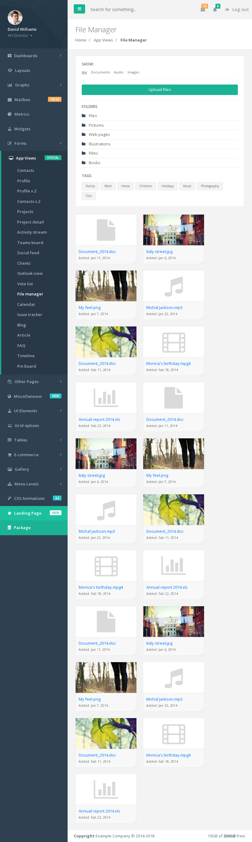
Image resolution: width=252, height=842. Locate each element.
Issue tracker (29, 314)
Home (80, 40)
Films (93, 153)
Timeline (26, 355)
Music (187, 186)
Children (145, 186)
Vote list (25, 284)
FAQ (21, 345)
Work (108, 186)
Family (90, 186)
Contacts (25, 170)
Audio (119, 72)
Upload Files (159, 89)
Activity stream (32, 232)
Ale (84, 72)
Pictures (96, 125)
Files (92, 115)
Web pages (99, 134)
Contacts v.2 (28, 201)
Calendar (26, 304)
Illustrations (99, 144)
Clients (23, 263)
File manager (30, 294)
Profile (23, 181)
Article (23, 335)
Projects (25, 211)
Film (89, 196)
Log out (240, 9)
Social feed (28, 252)
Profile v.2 (26, 191)
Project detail (30, 222)
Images (133, 72)
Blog (21, 325)
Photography (210, 186)
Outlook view (30, 273)
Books (94, 162)
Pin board (26, 366)
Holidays (168, 186)
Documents (100, 72)
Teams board (30, 242)
